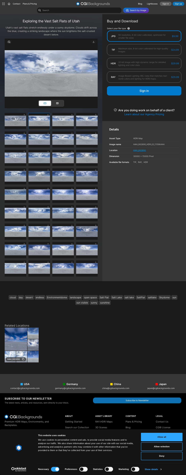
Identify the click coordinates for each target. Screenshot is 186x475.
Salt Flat (104, 297)
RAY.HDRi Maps (103, 421)
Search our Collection (77, 427)
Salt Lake (117, 297)
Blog (140, 3)
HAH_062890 (13, 359)
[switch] (83, 469)
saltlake (152, 297)
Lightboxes (152, 3)
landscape (75, 297)
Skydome (164, 297)
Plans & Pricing (30, 3)
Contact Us (162, 421)
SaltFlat (141, 297)
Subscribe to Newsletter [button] (137, 400)
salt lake (129, 297)
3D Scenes (101, 427)
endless (40, 297)
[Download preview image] (93, 42)
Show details (151, 469)
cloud (13, 297)
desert (29, 297)
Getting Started (73, 421)
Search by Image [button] (138, 10)
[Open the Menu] (3, 4)
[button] (9, 3)
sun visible (82, 302)
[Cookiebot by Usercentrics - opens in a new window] (19, 469)
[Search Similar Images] (9, 42)
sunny (94, 302)
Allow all (161, 437)
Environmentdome (57, 297)
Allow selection (162, 446)
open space (90, 297)
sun (174, 297)
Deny (161, 456)
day (21, 297)
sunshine (105, 302)
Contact (16, 3)
